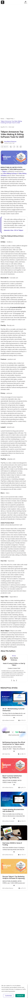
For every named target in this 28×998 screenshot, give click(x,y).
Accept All (20, 995)
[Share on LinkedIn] (11, 146)
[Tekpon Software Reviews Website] (2, 2)
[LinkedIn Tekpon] (14, 680)
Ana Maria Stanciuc (10, 141)
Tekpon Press (9, 118)
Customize (8, 995)
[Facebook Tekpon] (16, 680)
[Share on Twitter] (17, 146)
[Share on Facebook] (14, 146)
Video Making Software (10, 173)
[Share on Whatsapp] (20, 146)
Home (2, 118)
